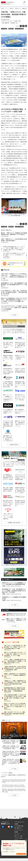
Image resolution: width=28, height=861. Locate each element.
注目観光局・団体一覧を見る (14, 522)
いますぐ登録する (21, 854)
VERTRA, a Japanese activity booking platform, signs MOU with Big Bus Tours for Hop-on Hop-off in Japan (14, 790)
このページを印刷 (19, 28)
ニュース (6, 8)
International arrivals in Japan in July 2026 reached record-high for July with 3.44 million (13, 785)
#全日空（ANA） (17, 21)
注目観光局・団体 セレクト (10, 458)
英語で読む (11, 28)
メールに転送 (4, 28)
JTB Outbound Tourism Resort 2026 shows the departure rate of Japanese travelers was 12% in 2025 (14, 781)
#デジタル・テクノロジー (7, 21)
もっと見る (14, 315)
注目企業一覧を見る (14, 444)
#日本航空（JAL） (14, 22)
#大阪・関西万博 (5, 22)
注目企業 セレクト (8, 326)
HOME (2, 8)
